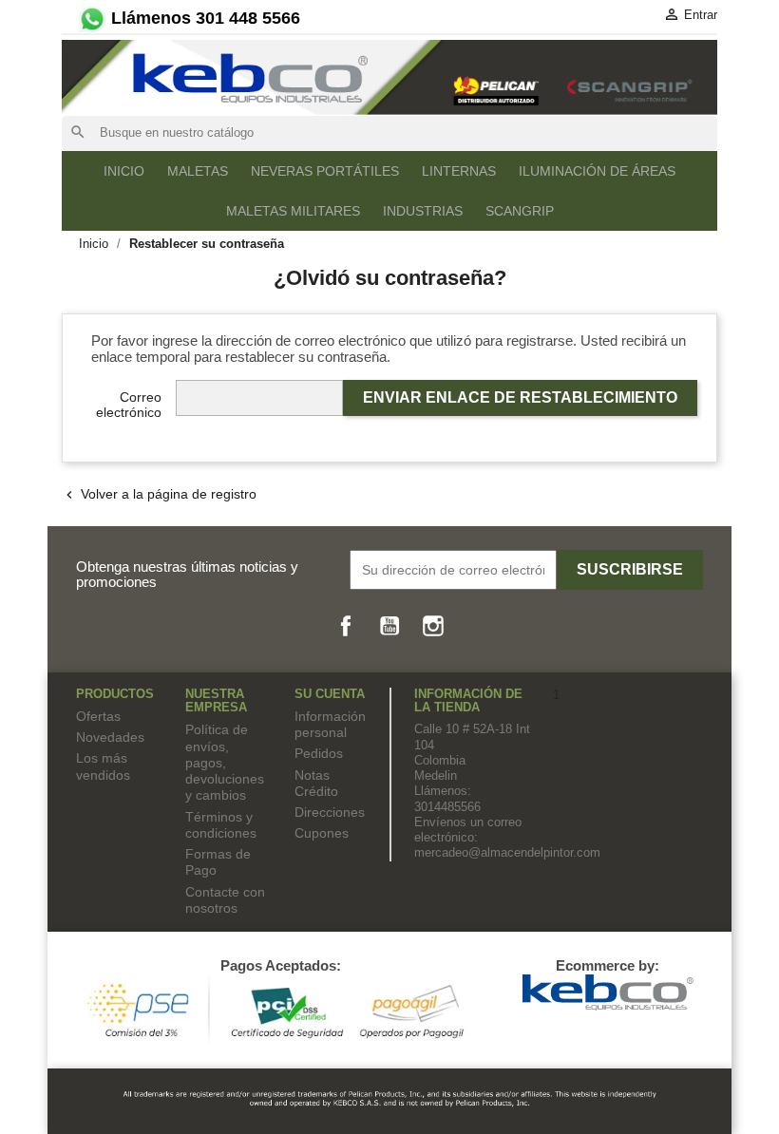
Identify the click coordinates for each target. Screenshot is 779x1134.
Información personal (330, 724)
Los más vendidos (103, 766)
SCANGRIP (519, 210)
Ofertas (98, 716)
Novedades (110, 737)
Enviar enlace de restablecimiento (520, 397)
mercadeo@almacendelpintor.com (507, 852)
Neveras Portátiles (325, 171)
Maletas (197, 171)
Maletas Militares (293, 210)
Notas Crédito (316, 783)
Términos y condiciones (220, 825)
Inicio (124, 171)
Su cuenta (329, 694)
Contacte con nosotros (225, 900)
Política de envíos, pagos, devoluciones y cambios (224, 762)
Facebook (346, 626)
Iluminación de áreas (597, 171)
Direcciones (329, 812)
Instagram (433, 626)
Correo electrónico (129, 404)
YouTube (389, 626)
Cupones (321, 833)
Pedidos (318, 753)
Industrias (423, 210)
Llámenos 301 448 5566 (203, 18)
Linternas (459, 171)
